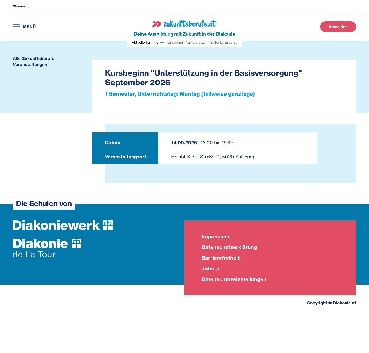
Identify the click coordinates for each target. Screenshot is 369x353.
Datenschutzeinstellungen (234, 279)
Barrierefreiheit (221, 258)
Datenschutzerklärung (229, 247)
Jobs (208, 268)
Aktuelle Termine (145, 42)
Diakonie (19, 6)
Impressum (215, 236)
